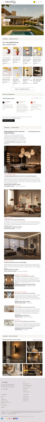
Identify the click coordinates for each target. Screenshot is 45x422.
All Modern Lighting (26, 391)
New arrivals (18, 228)
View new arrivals (19, 329)
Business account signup (20, 302)
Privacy (30, 416)
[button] (3, 2)
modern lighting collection (10, 141)
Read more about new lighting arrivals (23, 328)
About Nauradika (26, 397)
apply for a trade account (12, 413)
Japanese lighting (7, 142)
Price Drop (25, 390)
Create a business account (11, 271)
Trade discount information (23, 271)
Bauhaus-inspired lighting (16, 142)
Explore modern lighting (34, 131)
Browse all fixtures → (8, 120)
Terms (33, 416)
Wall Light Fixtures (26, 383)
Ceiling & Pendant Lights (27, 385)
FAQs (2, 397)
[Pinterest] (6, 389)
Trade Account (25, 396)
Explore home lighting (10, 228)
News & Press (25, 399)
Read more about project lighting (22, 301)
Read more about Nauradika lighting (12, 184)
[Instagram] (4, 389)
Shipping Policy (4, 399)
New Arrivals (6, 20)
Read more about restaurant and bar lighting (25, 284)
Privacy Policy (3, 404)
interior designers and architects (16, 412)
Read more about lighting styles (22, 315)
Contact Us (3, 396)
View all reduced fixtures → (9, 44)
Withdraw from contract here (6, 402)
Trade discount (29, 302)
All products (26, 329)
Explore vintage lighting (20, 285)
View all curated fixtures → (22, 89)
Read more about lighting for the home (13, 226)
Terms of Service (4, 405)
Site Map (2, 407)
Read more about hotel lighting (11, 269)
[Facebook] (2, 389)
